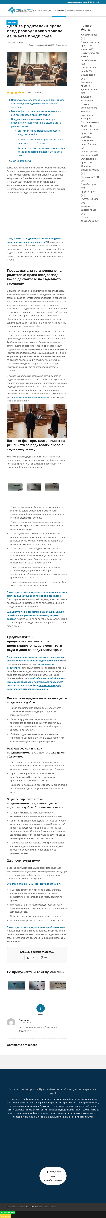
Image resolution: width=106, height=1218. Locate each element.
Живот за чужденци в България (87, 115)
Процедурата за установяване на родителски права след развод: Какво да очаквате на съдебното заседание (37, 103)
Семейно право (15, 42)
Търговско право (89, 198)
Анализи (85, 49)
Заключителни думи (21, 160)
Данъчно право (89, 89)
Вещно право (88, 74)
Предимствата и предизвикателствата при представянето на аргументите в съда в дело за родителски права (36, 123)
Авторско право (89, 34)
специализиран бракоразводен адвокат (30, 397)
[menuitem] (11, 10)
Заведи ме (5, 1216)
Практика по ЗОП (90, 177)
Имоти (84, 136)
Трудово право (88, 191)
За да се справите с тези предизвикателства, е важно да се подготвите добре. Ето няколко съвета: (41, 152)
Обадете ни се (7, 1212)
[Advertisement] (37, 215)
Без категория (88, 52)
